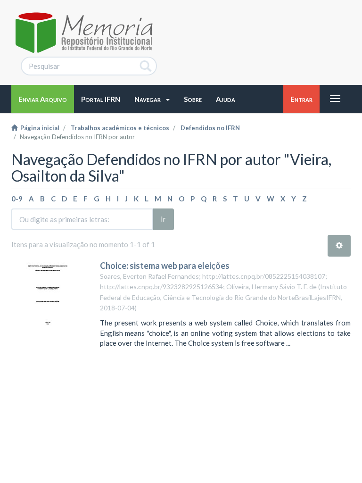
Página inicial (38, 128)
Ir (163, 219)
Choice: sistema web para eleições (165, 265)
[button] (152, 99)
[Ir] (146, 66)
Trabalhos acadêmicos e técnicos (120, 128)
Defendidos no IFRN (210, 128)
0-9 (17, 198)
